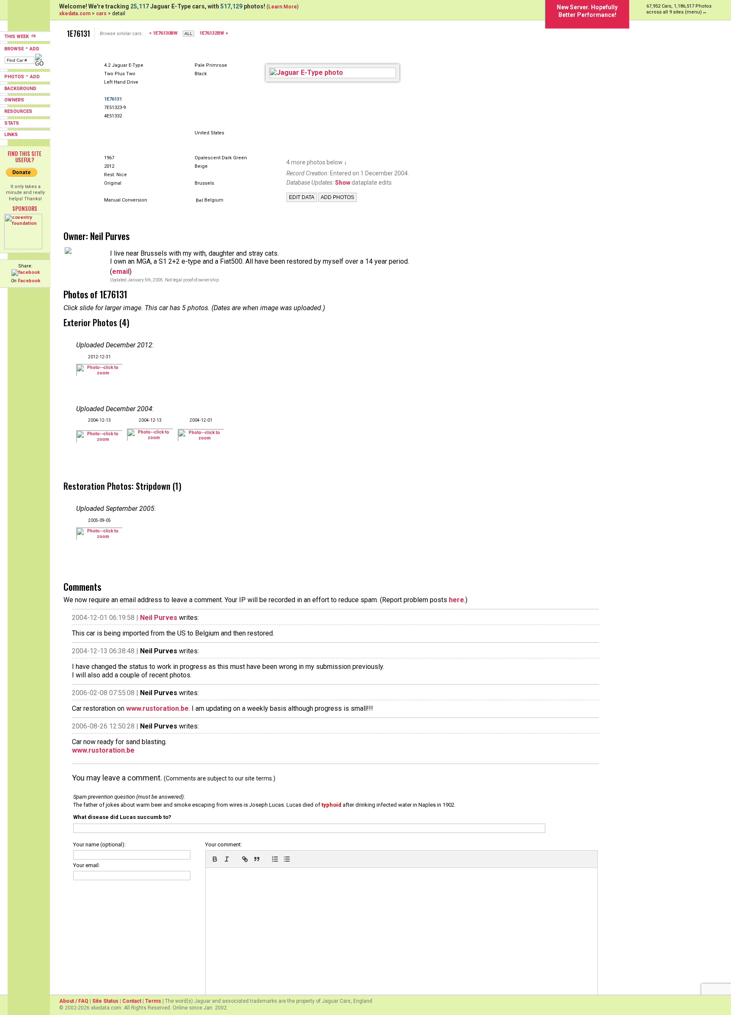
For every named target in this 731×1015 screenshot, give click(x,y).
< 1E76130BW (163, 33)
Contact (131, 1001)
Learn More (282, 7)
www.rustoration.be (157, 708)
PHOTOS (14, 76)
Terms (153, 1001)
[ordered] (275, 859)
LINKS (11, 134)
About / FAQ (73, 1001)
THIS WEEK (17, 36)
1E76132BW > (213, 33)
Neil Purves (158, 618)
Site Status (105, 1001)
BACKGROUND (20, 88)
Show (342, 182)
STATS (11, 123)
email (120, 271)
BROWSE (14, 49)
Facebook (29, 281)
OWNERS (14, 100)
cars (101, 13)
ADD (34, 49)
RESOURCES (18, 111)
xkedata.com (75, 13)
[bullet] (287, 859)
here (456, 600)
